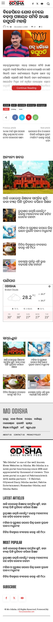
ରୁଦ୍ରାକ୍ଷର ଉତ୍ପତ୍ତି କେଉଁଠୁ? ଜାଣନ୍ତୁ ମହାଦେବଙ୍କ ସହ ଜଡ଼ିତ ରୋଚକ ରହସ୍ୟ (34, 214)
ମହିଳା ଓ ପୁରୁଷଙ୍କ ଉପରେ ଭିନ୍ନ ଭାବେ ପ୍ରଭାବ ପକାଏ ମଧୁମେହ (35, 229)
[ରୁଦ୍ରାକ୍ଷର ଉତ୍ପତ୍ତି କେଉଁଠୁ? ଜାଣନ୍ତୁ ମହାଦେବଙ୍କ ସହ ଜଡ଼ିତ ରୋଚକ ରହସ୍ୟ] (9, 215)
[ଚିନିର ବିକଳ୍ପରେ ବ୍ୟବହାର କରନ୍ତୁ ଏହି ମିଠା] (9, 248)
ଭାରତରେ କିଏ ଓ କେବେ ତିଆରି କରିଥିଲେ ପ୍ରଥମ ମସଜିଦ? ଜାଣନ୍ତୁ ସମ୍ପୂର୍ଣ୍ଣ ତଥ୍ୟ (39, 136)
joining (13, 109)
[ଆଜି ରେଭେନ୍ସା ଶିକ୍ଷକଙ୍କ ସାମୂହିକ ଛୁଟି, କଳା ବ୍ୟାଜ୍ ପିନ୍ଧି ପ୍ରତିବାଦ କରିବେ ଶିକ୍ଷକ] (28, 177)
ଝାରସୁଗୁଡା (41, 105)
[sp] (5, 26)
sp (10, 26)
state (20, 109)
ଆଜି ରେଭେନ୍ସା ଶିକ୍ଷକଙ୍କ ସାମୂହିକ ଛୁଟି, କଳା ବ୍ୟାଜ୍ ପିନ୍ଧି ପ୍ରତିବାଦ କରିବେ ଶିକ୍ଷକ (27, 200)
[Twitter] (37, 4)
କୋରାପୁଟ (31, 105)
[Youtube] (42, 4)
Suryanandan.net (26, 611)
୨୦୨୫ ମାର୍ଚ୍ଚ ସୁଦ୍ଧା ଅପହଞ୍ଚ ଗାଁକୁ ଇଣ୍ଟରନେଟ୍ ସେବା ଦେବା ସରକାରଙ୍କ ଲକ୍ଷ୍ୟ (14, 134)
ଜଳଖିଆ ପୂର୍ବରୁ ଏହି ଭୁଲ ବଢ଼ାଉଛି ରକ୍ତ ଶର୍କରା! (31, 262)
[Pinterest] (29, 117)
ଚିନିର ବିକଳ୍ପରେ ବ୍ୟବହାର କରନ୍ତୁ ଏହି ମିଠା (32, 246)
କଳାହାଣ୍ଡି (21, 105)
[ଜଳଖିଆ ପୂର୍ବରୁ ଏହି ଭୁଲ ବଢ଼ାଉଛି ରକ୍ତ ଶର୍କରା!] (9, 265)
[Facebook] (33, 4)
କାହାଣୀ (7, 105)
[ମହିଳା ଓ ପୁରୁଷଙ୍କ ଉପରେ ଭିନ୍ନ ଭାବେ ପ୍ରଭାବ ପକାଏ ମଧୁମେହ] (9, 232)
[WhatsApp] (35, 117)
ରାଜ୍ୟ (14, 105)
